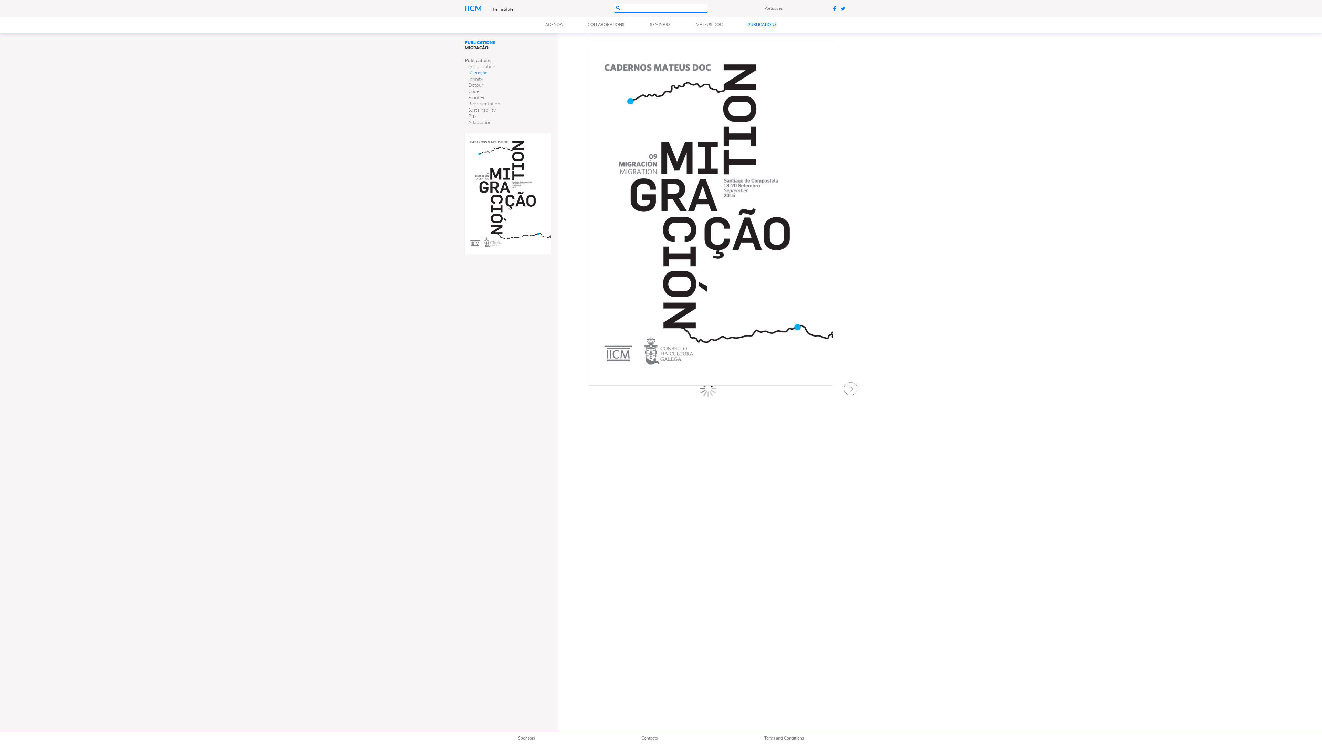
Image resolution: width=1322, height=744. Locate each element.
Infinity (475, 79)
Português (773, 8)
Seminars (660, 25)
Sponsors (526, 738)
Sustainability (482, 110)
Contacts (649, 738)
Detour (475, 85)
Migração (478, 73)
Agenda (554, 25)
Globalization (481, 66)
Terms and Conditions (784, 738)
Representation (484, 104)
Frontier (476, 97)
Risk (472, 116)
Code (473, 91)
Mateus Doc (709, 25)
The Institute (502, 9)
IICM (474, 8)
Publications (762, 25)
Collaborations (606, 25)
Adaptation (480, 122)
